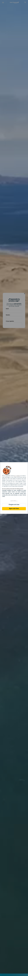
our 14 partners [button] (17, 475)
